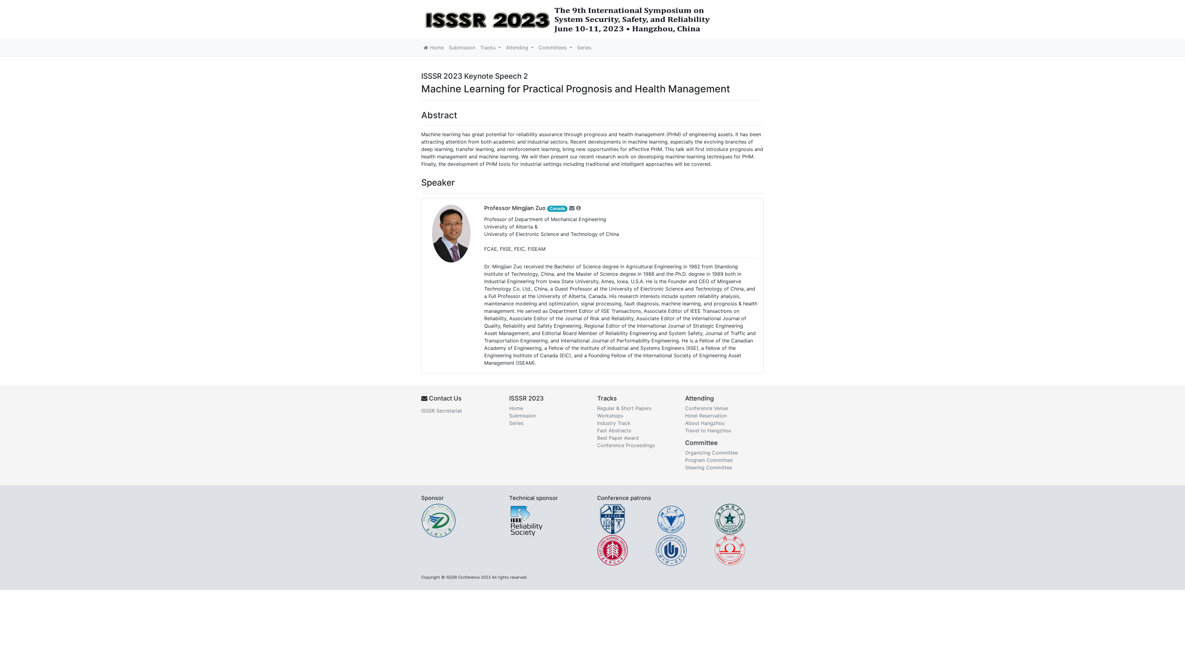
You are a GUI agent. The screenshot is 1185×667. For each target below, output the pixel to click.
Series (584, 47)
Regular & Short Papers (624, 408)
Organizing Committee (711, 453)
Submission (462, 47)
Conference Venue (706, 408)
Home (436, 47)
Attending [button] (518, 47)
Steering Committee (708, 467)
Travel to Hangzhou (708, 430)
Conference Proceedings (626, 445)
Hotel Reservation (706, 416)
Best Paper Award (618, 438)
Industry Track (613, 423)
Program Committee (709, 460)
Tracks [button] (488, 47)
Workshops (610, 416)
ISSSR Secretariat (441, 411)
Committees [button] (553, 47)
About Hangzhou (705, 423)
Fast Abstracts (614, 430)
